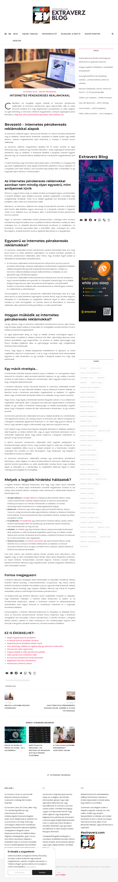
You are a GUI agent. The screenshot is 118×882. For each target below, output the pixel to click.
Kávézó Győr (104, 431)
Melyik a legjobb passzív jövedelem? (21, 637)
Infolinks (21, 529)
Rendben (42, 872)
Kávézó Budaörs (87, 397)
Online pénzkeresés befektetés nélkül (22, 655)
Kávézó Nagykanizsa (89, 469)
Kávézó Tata (103, 527)
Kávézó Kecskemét (88, 455)
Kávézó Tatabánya (88, 532)
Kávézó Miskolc (87, 464)
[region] (30, 862)
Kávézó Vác (105, 537)
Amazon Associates (35, 541)
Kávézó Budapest (88, 392)
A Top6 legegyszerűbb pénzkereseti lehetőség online (63, 748)
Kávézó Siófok (87, 488)
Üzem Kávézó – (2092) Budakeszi (92, 108)
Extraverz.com (11, 686)
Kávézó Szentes (87, 508)
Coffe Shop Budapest (90, 373)
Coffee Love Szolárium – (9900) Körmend (95, 97)
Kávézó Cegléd (87, 407)
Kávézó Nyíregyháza (89, 474)
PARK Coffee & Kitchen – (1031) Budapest (95, 113)
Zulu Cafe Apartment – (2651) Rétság (93, 103)
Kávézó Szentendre (89, 503)
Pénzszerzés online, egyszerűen (20, 649)
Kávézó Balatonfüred (90, 387)
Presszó (84, 546)
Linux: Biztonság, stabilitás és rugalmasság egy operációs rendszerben (35, 646)
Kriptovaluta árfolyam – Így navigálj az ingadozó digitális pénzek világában (39, 750)
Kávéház (101, 378)
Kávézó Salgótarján (89, 484)
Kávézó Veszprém (88, 537)
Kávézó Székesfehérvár (91, 522)
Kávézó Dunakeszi (88, 416)
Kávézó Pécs (101, 479)
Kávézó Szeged (87, 498)
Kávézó (83, 382)
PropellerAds (26, 521)
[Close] (53, 848)
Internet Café (86, 378)
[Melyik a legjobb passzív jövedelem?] (9, 695)
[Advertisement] (96, 135)
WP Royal (63, 867)
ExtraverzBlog (74, 867)
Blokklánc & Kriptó (70, 34)
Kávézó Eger (85, 421)
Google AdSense (30, 498)
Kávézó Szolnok (87, 513)
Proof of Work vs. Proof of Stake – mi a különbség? (15, 748)
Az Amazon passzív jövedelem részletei (22, 640)
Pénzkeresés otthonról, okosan (19, 663)
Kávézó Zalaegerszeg (90, 542)
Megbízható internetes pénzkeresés (21, 660)
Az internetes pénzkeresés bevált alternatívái (25, 657)
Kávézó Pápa (86, 479)
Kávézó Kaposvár (88, 450)
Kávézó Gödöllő (87, 435)
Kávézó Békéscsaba (89, 402)
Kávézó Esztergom (88, 426)
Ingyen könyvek (92, 34)
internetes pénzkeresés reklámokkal (18, 680)
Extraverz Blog (30, 92)
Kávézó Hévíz (86, 445)
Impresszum (94, 867)
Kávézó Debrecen (88, 411)
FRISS (15, 34)
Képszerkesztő (49, 34)
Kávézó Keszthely (88, 460)
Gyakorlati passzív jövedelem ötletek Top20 (24, 643)
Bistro (83, 368)
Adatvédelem (31, 867)
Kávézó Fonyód (87, 431)
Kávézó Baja (96, 382)
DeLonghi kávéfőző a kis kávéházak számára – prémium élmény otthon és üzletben (94, 79)
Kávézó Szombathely (90, 517)
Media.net (22, 509)
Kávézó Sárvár (87, 527)
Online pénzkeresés (47, 92)
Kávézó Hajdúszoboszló (91, 440)
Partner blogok (105, 867)
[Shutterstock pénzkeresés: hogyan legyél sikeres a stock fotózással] (70, 695)
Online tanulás (30, 34)
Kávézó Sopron (87, 493)
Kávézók (17, 41)
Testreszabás (20, 872)
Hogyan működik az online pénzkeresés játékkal (26, 652)
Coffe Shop (96, 368)
